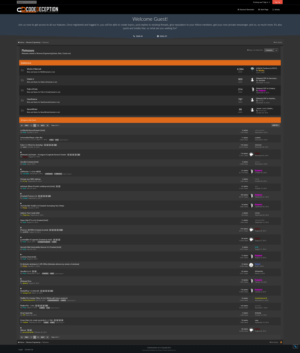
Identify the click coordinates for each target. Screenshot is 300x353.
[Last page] (47, 125)
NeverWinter (32, 109)
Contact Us (29, 349)
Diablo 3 (30, 79)
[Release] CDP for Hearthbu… (266, 98)
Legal (21, 349)
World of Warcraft (34, 69)
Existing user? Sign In (261, 2)
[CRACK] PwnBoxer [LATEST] (266, 68)
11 (61, 230)
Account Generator (247, 9)
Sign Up (277, 2)
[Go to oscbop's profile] (252, 99)
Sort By (275, 125)
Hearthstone (32, 99)
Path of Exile (32, 89)
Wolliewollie (259, 271)
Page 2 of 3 (54, 125)
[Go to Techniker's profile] (252, 79)
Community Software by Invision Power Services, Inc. (159, 350)
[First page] (21, 125)
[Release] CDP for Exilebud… (266, 88)
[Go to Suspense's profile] (252, 89)
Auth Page (264, 9)
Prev (26, 125)
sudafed (257, 137)
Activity (277, 9)
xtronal (257, 213)
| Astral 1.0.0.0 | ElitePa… (265, 108)
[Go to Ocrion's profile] (251, 154)
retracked (258, 145)
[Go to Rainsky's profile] (252, 69)
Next (42, 125)
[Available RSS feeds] (281, 342)
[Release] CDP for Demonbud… (267, 78)
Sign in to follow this (256, 50)
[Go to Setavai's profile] (251, 265)
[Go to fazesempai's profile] (252, 110)
